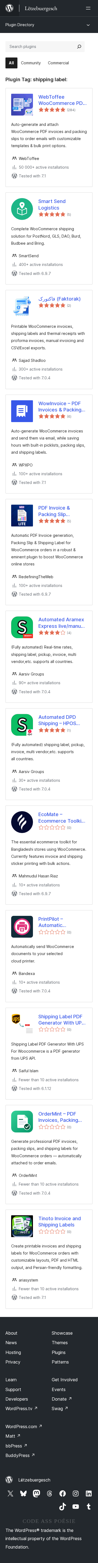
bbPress (16, 1446)
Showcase (62, 1333)
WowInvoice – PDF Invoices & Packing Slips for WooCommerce (59, 407)
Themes (60, 1342)
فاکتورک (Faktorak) (59, 299)
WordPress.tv (21, 1408)
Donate (62, 1399)
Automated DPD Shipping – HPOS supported (57, 720)
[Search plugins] (79, 46)
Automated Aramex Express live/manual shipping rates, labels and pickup (61, 623)
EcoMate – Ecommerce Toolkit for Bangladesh (60, 817)
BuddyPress (20, 1455)
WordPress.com (23, 1426)
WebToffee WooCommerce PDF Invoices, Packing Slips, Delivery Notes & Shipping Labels (61, 100)
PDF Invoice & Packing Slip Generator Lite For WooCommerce (59, 511)
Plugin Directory (19, 24)
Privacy (12, 1362)
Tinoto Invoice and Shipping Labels (59, 1222)
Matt (13, 1436)
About (11, 1333)
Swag (60, 1408)
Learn (11, 1379)
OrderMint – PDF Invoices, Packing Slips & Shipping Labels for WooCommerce (58, 1117)
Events (59, 1389)
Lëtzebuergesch (34, 1480)
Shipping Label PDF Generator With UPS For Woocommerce (61, 1020)
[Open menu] (89, 8)
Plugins (59, 1352)
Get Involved (65, 1379)
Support (13, 1389)
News (11, 1342)
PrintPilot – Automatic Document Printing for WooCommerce (56, 922)
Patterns (60, 1362)
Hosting (13, 1352)
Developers (16, 1399)
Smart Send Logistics (52, 204)
